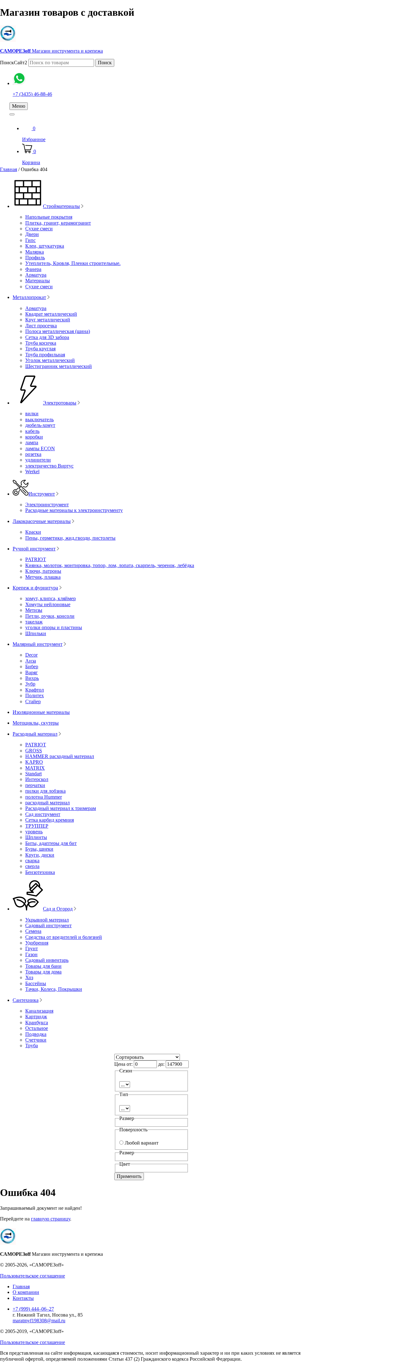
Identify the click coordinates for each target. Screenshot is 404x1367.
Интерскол (36, 779)
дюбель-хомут (40, 425)
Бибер (31, 666)
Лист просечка (41, 325)
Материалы (37, 280)
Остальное (36, 1028)
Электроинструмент (47, 504)
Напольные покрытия (48, 217)
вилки (32, 413)
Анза (30, 660)
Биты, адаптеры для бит (51, 843)
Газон (31, 954)
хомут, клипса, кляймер (50, 598)
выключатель (39, 419)
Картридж (36, 1016)
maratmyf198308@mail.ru (39, 1320)
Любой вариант (141, 1143)
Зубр (30, 683)
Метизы (33, 610)
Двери (32, 234)
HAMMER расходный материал (59, 756)
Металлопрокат (29, 297)
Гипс (30, 240)
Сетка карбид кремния (49, 820)
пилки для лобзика (45, 791)
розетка (33, 454)
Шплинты (36, 837)
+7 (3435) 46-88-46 (32, 94)
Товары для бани (43, 966)
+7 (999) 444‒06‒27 (33, 1309)
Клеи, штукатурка (44, 246)
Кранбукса (36, 1022)
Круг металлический (47, 319)
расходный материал (47, 802)
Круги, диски (39, 855)
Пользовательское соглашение (32, 1275)
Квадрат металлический (51, 314)
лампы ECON (40, 448)
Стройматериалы (61, 206)
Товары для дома (43, 971)
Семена (33, 931)
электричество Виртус (49, 465)
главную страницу (50, 1218)
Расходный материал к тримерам (60, 808)
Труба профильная (45, 354)
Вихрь (32, 678)
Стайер (33, 701)
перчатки (35, 785)
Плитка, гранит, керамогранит (58, 223)
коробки (34, 436)
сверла (32, 866)
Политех (34, 695)
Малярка (34, 252)
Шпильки (35, 633)
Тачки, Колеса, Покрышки (53, 989)
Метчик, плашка (43, 577)
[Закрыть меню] (12, 114)
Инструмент (41, 494)
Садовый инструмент (48, 925)
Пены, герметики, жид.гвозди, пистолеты (70, 538)
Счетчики (35, 1039)
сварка (32, 860)
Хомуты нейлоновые (47, 604)
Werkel (32, 471)
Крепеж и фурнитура (35, 587)
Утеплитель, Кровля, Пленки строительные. (73, 263)
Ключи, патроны (43, 571)
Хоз (29, 977)
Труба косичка (40, 343)
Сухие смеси (39, 228)
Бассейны (35, 983)
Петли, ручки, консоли (49, 616)
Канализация (39, 1011)
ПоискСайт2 (13, 62)
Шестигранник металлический (58, 366)
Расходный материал (35, 734)
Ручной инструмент (34, 548)
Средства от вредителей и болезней (63, 937)
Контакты (23, 1298)
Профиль (35, 257)
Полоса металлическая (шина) (57, 331)
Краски (33, 532)
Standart (33, 773)
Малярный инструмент (37, 644)
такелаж (34, 621)
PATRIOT (35, 559)
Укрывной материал (47, 919)
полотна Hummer (43, 797)
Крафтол (34, 689)
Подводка (35, 1034)
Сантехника (26, 1000)
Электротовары (59, 402)
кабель (32, 431)
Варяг (31, 672)
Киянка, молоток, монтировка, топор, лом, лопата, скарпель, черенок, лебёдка (109, 565)
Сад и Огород (58, 908)
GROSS (33, 750)
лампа (31, 442)
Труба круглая (40, 348)
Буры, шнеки (39, 849)
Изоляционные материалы (41, 712)
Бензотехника (40, 872)
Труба (31, 1045)
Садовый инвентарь (46, 960)
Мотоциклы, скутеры (36, 723)
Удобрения (36, 942)
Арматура (35, 275)
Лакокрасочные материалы (42, 521)
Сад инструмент (42, 814)
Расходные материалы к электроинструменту (74, 510)
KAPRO (34, 762)
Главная (8, 169)
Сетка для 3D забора (47, 337)
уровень (34, 831)
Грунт (31, 948)
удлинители (38, 459)
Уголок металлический (50, 360)
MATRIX (35, 768)
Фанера (33, 269)
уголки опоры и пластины (53, 627)
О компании (26, 1292)
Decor (31, 655)
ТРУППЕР (36, 826)
